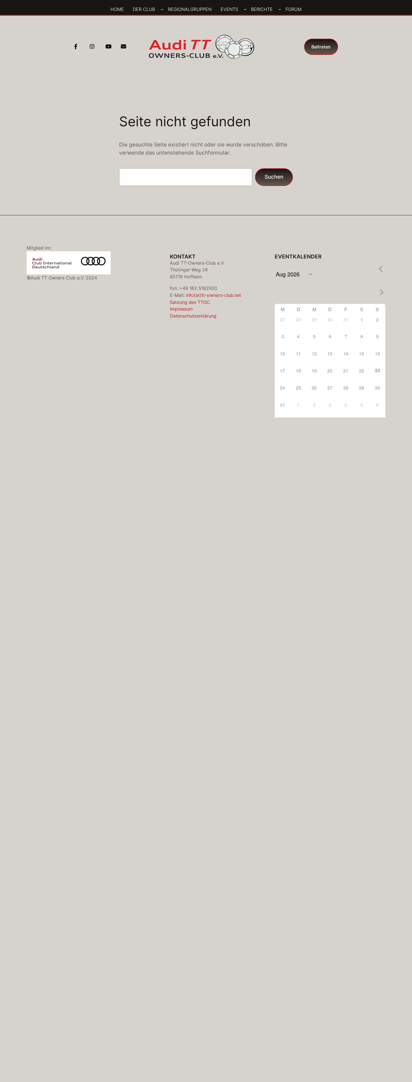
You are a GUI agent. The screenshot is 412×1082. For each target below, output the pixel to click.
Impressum (181, 309)
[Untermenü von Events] (245, 9)
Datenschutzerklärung (193, 316)
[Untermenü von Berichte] (279, 9)
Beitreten (321, 47)
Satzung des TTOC (190, 302)
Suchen (274, 176)
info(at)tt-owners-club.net (213, 295)
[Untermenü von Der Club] (162, 9)
